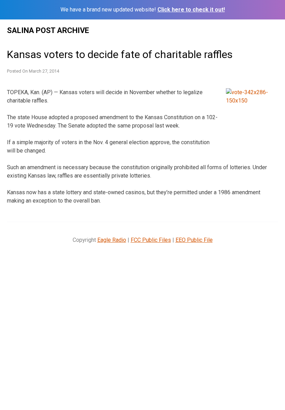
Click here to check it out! (191, 9)
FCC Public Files (151, 240)
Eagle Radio (111, 240)
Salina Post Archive (48, 30)
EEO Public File (194, 240)
